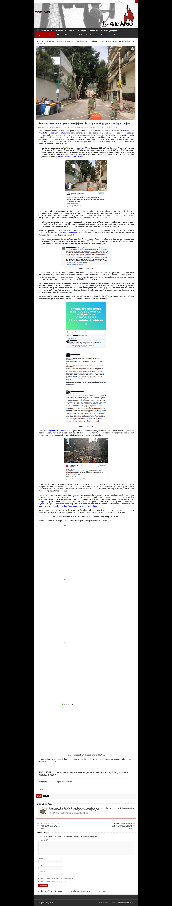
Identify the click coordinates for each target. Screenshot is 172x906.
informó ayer (75, 211)
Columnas (93, 35)
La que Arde (44, 127)
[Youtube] (121, 2)
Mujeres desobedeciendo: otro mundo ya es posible (99, 31)
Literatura (103, 35)
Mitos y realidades (63, 35)
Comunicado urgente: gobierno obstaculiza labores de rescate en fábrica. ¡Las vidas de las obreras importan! (122, 825)
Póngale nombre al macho (45, 35)
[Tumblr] (122, 2)
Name (41, 858)
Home (37, 30)
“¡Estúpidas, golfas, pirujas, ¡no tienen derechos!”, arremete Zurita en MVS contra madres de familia (50, 825)
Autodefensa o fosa (72, 31)
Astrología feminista (80, 35)
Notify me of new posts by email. (54, 881)
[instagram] (124, 2)
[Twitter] (119, 2)
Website (41, 872)
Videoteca (113, 35)
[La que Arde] (86, 15)
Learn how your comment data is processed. (87, 891)
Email (41, 865)
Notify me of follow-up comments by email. (58, 878)
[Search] (136, 1)
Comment (43, 840)
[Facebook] (117, 2)
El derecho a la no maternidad (52, 31)
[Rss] (115, 2)
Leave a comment (98, 127)
